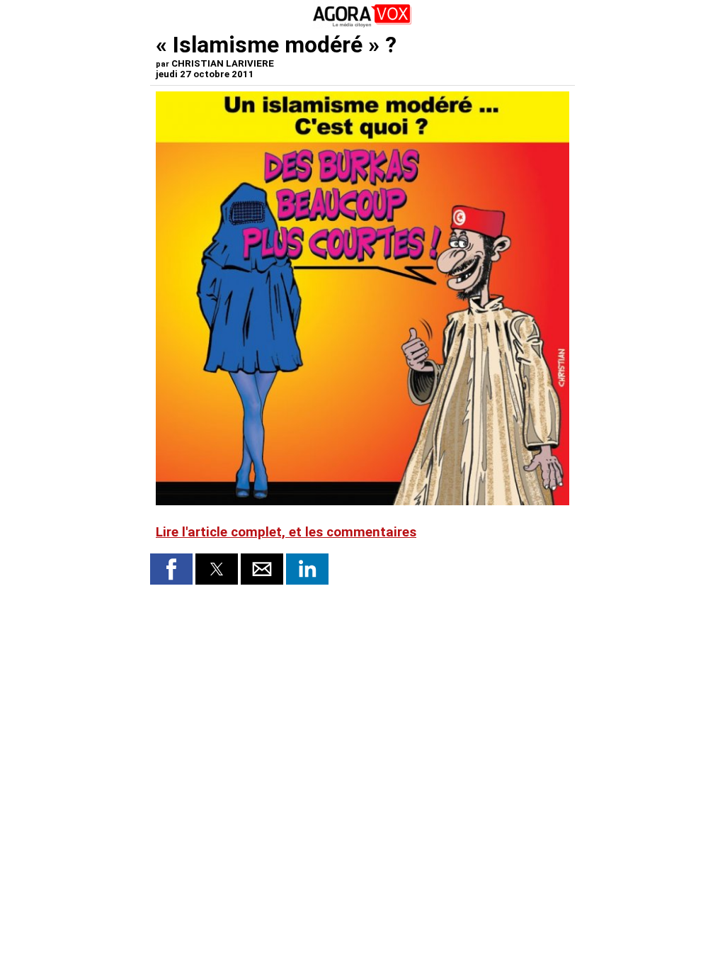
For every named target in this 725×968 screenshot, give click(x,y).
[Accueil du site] (362, 24)
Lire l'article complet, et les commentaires (286, 532)
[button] (171, 569)
